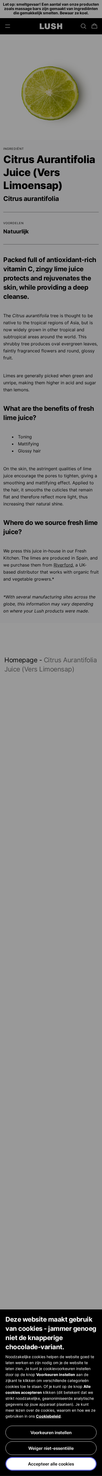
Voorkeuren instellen (51, 1432)
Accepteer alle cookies (51, 1464)
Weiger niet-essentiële (51, 1448)
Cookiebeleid (48, 1416)
